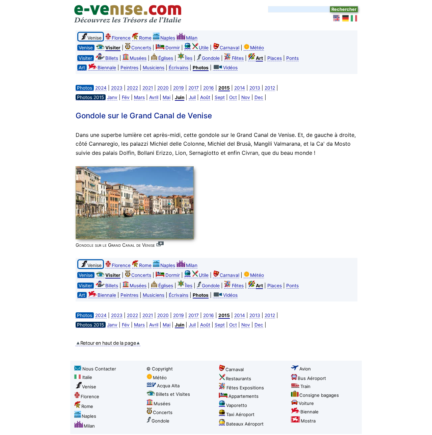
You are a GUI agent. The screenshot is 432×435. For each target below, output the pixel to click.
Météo (257, 47)
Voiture (306, 403)
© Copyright (159, 368)
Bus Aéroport (312, 378)
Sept (220, 97)
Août (205, 97)
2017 (193, 88)
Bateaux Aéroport (245, 424)
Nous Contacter (99, 368)
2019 (178, 88)
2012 (270, 88)
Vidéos (230, 67)
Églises (165, 58)
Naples (167, 38)
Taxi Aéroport (240, 414)
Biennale (107, 67)
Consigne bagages (319, 395)
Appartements (243, 396)
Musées (138, 58)
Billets (111, 58)
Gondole (211, 58)
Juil (192, 97)
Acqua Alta (168, 385)
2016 (208, 88)
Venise (89, 386)
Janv (112, 97)
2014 (239, 88)
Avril (153, 97)
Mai (166, 97)
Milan (191, 38)
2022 (132, 88)
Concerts (141, 47)
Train (305, 386)
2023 (117, 88)
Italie (87, 377)
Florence (121, 38)
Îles (188, 58)
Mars (139, 97)
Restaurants (238, 378)
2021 (147, 88)
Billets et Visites (173, 394)
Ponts (292, 58)
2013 (254, 88)
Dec (258, 97)
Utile (204, 47)
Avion (305, 368)
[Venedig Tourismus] (345, 18)
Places (274, 58)
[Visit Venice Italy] (337, 18)
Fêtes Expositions (245, 387)
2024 (101, 88)
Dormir (172, 47)
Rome (145, 38)
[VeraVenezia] (354, 18)
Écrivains (178, 67)
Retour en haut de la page (108, 343)
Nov (245, 97)
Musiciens (153, 67)
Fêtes (238, 58)
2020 (163, 88)
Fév (126, 97)
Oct (233, 97)
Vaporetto (236, 405)
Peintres (129, 67)
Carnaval (229, 47)
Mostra (308, 421)
